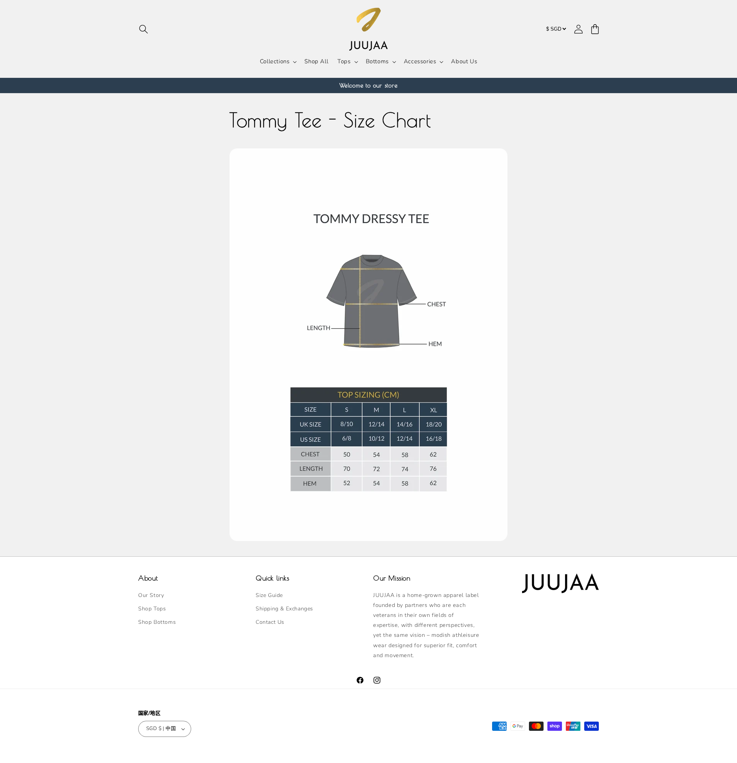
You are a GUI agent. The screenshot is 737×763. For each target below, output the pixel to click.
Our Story (151, 595)
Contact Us (270, 622)
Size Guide (269, 595)
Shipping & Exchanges (284, 608)
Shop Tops (152, 608)
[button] (143, 29)
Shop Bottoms (157, 622)
